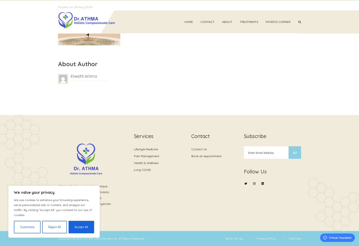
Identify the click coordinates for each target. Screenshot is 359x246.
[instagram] (254, 186)
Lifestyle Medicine (146, 149)
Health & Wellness (146, 163)
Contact (207, 22)
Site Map (295, 238)
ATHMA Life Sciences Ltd (100, 238)
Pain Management (146, 156)
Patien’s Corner (278, 22)
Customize (27, 227)
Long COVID (142, 170)
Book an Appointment (206, 156)
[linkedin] (263, 183)
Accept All (81, 227)
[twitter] (246, 186)
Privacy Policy (266, 238)
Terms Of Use (234, 238)
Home (188, 22)
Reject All (54, 227)
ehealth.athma (84, 76)
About (227, 22)
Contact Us (199, 149)
